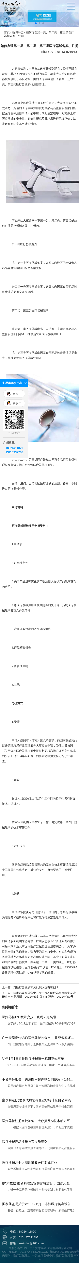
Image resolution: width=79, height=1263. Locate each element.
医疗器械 (22, 84)
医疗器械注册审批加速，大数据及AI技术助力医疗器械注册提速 (38, 1121)
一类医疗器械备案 (43, 1255)
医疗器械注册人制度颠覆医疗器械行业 (29, 1162)
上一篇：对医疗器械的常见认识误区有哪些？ (30, 987)
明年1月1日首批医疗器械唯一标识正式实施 (33, 1058)
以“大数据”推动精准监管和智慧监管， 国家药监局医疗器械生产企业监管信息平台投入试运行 (38, 1183)
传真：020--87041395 (24, 1237)
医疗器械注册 (21, 1255)
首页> (7, 32)
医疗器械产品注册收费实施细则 (24, 1141)
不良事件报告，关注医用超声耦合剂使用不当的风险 (38, 1079)
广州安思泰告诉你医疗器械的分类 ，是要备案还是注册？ (38, 1038)
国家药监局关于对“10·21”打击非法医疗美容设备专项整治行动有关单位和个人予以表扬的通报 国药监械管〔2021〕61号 (38, 1204)
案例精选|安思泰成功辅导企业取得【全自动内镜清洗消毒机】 (38, 1100)
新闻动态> (18, 32)
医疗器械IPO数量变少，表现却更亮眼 (29, 1017)
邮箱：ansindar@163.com (27, 1243)
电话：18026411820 (23, 1231)
